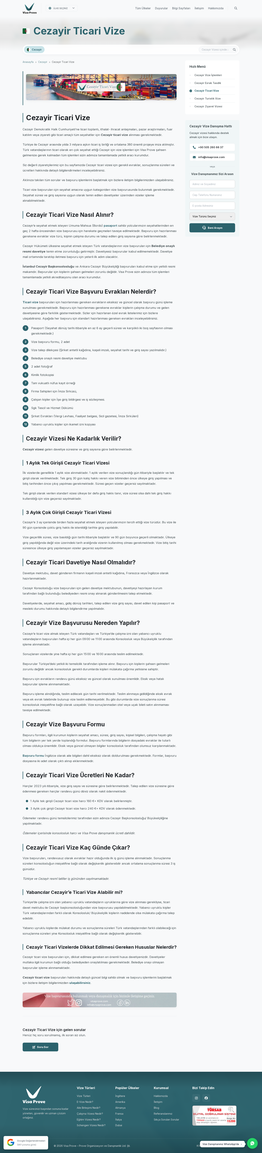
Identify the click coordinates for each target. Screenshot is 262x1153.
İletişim (199, 8)
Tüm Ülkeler (143, 8)
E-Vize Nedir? (85, 1101)
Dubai (118, 1125)
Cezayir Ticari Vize (206, 90)
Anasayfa (28, 61)
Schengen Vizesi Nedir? (91, 1125)
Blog (156, 1107)
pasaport (110, 225)
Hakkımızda (216, 8)
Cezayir (42, 61)
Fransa (119, 1113)
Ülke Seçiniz (60, 8)
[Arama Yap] (235, 8)
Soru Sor (42, 1047)
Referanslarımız (163, 1113)
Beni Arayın (215, 227)
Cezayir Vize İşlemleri (208, 75)
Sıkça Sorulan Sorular (166, 1119)
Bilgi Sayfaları (181, 8)
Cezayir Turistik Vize (207, 98)
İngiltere (120, 1095)
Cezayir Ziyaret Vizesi (208, 106)
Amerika (120, 1101)
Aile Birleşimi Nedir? (88, 1107)
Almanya (120, 1107)
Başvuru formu (33, 755)
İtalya (118, 1119)
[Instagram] (196, 1098)
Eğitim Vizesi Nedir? (89, 1119)
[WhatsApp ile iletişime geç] (252, 1143)
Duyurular (161, 8)
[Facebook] (206, 1098)
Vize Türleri (83, 1095)
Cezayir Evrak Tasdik (207, 82)
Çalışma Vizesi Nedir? (90, 1113)
